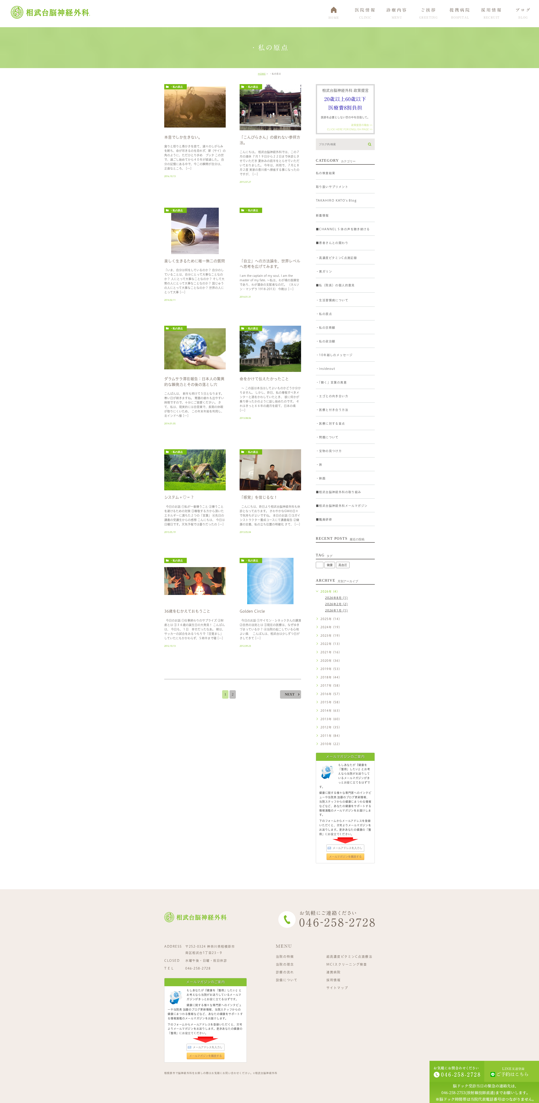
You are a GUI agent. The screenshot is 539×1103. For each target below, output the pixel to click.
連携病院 (333, 972)
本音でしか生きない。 (183, 137)
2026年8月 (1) (336, 597)
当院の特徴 (285, 956)
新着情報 (322, 215)
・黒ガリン (324, 271)
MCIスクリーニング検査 (346, 964)
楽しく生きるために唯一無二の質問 (194, 261)
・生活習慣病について (332, 300)
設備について (287, 980)
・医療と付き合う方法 (332, 409)
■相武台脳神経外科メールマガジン (341, 505)
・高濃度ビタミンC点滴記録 (336, 257)
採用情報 (333, 980)
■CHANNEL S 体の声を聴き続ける (343, 229)
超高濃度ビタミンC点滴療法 (349, 956)
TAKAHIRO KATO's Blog (336, 200)
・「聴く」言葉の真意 (331, 382)
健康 (330, 565)
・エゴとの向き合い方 (332, 396)
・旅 (319, 464)
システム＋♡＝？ (179, 497)
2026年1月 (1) (336, 610)
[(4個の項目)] (319, 565)
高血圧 (342, 565)
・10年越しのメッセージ (334, 355)
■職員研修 (324, 519)
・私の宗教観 (325, 327)
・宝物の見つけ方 (329, 450)
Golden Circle (252, 611)
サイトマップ (337, 987)
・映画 (321, 478)
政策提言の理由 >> (361, 125)
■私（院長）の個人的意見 (335, 285)
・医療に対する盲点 (330, 423)
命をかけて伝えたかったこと (264, 379)
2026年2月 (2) (336, 604)
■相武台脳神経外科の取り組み (338, 492)
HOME (262, 74)
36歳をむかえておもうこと (187, 611)
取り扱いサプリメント (332, 186)
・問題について (327, 437)
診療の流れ (285, 972)
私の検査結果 (325, 173)
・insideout (325, 368)
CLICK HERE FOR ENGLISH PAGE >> (349, 129)
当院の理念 (285, 964)
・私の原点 (176, 86)
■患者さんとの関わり (332, 242)
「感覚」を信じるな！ (259, 497)
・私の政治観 (325, 341)
